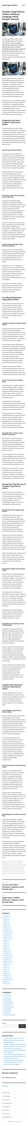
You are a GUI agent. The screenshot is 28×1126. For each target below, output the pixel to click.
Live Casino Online (9, 1007)
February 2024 (8, 975)
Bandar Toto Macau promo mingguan (11, 868)
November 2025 (8, 934)
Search (4, 1023)
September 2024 (8, 961)
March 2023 (7, 983)
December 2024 (8, 955)
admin (6, 861)
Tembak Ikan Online (9, 1015)
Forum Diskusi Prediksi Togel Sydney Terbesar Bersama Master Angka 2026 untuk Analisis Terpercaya (14, 1056)
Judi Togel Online (9, 5)
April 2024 (6, 971)
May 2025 (6, 945)
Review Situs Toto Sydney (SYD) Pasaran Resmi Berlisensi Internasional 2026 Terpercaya (15, 1050)
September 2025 (8, 937)
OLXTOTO (18, 1121)
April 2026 (7, 924)
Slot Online (7, 1013)
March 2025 (7, 949)
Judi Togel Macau (19, 861)
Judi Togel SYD (8, 1005)
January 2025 (7, 953)
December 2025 (8, 932)
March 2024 (7, 973)
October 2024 (7, 959)
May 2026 (6, 922)
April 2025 (6, 947)
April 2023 (6, 981)
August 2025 (7, 939)
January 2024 (7, 977)
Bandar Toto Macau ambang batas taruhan (12, 862)
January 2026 (7, 930)
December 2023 (8, 979)
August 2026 (7, 916)
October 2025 (7, 936)
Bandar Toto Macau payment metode (15, 867)
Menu (23, 5)
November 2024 (8, 957)
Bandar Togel (7, 995)
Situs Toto (5, 1086)
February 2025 (8, 951)
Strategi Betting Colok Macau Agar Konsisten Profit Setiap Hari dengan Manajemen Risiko (14, 1040)
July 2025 (6, 941)
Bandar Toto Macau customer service (10, 864)
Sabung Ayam (7, 1011)
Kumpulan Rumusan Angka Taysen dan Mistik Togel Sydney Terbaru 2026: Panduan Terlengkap (14, 1062)
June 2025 (6, 943)
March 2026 (7, 926)
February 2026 (8, 928)
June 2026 (6, 920)
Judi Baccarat (7, 997)
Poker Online (7, 1009)
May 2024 (6, 969)
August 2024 (7, 963)
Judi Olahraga (7, 999)
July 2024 (6, 965)
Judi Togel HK (7, 1001)
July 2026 (6, 918)
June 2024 (6, 967)
